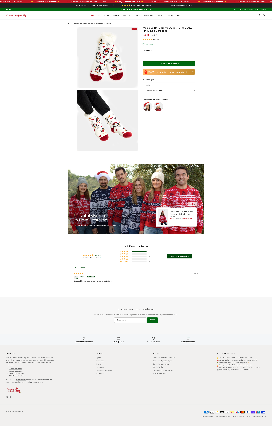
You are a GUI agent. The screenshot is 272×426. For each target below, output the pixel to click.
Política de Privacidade (223, 416)
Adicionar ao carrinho (169, 64)
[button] (147, 39)
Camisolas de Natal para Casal (164, 358)
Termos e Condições (238, 416)
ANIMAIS (160, 15)
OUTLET (170, 15)
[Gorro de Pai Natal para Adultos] (147, 106)
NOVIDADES (95, 15)
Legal (248, 416)
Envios (236, 9)
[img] (78, 273)
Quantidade (147, 50)
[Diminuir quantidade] (145, 54)
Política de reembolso (259, 416)
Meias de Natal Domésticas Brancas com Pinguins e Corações (92, 24)
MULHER (106, 15)
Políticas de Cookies (207, 416)
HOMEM (116, 15)
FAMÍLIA (137, 15)
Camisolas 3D (158, 367)
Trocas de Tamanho (104, 370)
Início (69, 24)
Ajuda (257, 9)
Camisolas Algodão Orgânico (163, 361)
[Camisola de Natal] (16, 15)
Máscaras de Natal (159, 373)
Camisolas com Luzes (161, 364)
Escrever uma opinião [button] (179, 256)
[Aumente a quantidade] (153, 54)
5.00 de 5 (97, 255)
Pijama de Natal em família (163, 370)
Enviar (152, 320)
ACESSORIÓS (148, 15)
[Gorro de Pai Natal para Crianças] (158, 106)
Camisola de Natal (17, 411)
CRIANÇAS (126, 15)
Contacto (263, 9)
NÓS (178, 15)
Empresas (250, 9)
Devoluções (242, 9)
